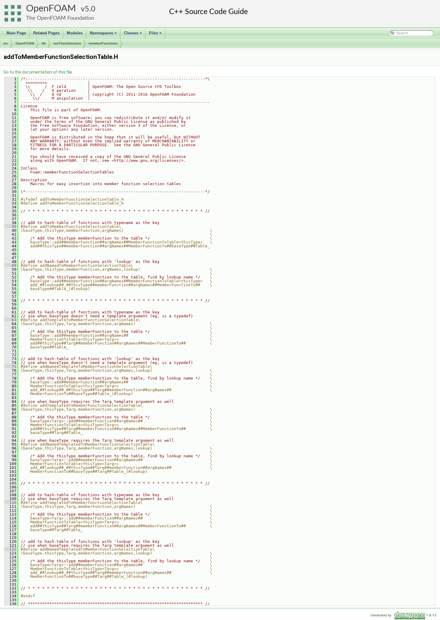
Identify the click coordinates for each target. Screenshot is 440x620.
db (44, 43)
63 (10, 320)
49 (10, 265)
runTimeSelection (67, 43)
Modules (75, 33)
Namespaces (104, 35)
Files (156, 35)
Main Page (16, 33)
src (5, 43)
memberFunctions (103, 43)
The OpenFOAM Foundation (60, 18)
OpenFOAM (51, 8)
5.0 (90, 9)
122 (10, 549)
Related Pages (46, 33)
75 (10, 366)
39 (10, 226)
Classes (133, 35)
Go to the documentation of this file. (38, 72)
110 (10, 502)
